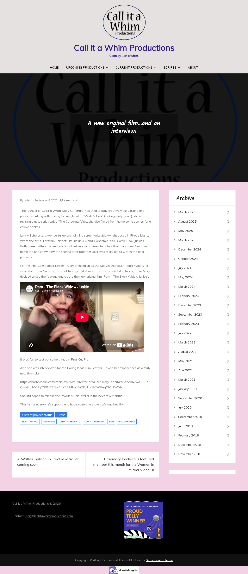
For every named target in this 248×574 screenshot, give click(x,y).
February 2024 (188, 296)
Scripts (170, 67)
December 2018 (189, 445)
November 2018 (189, 454)
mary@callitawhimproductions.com (49, 516)
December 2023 (189, 305)
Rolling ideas (126, 421)
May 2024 (185, 277)
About (193, 67)
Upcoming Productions (85, 67)
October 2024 (188, 259)
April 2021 (185, 370)
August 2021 (187, 352)
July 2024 (185, 268)
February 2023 (188, 324)
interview (49, 421)
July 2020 (185, 407)
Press (61, 415)
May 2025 (185, 231)
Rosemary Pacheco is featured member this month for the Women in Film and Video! (123, 464)
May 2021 (185, 361)
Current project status (37, 415)
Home (54, 67)
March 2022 (186, 342)
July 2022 (185, 333)
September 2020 (190, 398)
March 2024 (186, 286)
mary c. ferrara (94, 421)
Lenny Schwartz (70, 421)
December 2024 (189, 249)
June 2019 (185, 426)
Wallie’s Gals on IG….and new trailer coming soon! (48, 462)
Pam (111, 421)
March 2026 (186, 212)
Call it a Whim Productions (124, 48)
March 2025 (186, 240)
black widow (30, 421)
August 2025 (187, 221)
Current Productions (134, 67)
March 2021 (186, 379)
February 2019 (188, 435)
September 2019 (190, 417)
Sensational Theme (159, 560)
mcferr (28, 200)
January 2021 (187, 389)
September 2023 (190, 314)
